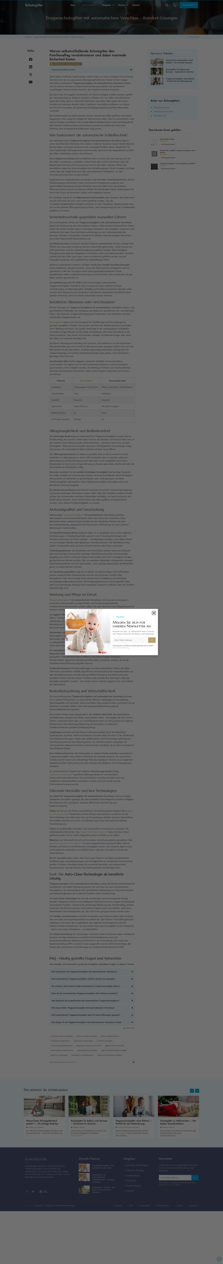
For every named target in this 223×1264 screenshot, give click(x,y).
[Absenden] (152, 640)
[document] (111, 632)
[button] (154, 613)
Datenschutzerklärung (121, 648)
